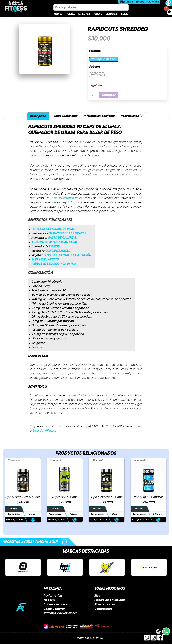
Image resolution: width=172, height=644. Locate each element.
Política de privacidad (109, 600)
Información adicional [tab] (99, 116)
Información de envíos (59, 604)
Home (58, 14)
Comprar (109, 95)
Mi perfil (49, 600)
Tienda (70, 14)
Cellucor (73, 514)
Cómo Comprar (54, 609)
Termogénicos (13, 514)
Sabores (94, 66)
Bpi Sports (157, 514)
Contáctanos (103, 609)
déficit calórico (64, 198)
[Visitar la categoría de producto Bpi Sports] (65, 567)
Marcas (111, 14)
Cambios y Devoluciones (60, 613)
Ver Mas (13, 509)
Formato (95, 51)
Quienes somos (104, 604)
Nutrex (32, 514)
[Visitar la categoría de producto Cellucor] (149, 567)
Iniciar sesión (53, 595)
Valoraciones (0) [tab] (132, 116)
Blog (124, 14)
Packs (98, 14)
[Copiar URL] (158, 632)
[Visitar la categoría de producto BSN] (107, 567)
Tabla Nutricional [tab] (65, 116)
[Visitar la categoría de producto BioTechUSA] (23, 567)
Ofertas (84, 14)
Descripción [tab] (38, 116)
